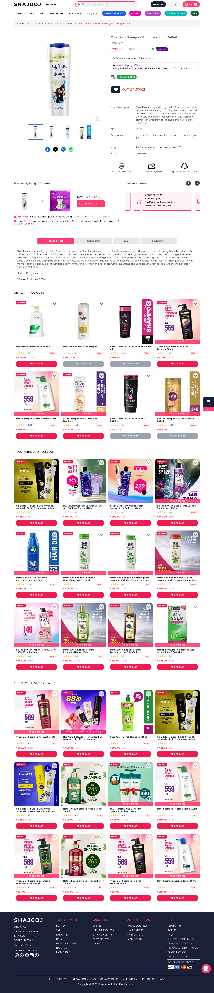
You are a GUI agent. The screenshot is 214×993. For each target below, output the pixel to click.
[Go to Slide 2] (51, 132)
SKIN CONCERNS (103, 934)
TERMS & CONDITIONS (180, 943)
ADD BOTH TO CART (90, 203)
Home (20, 23)
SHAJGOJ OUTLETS (25, 936)
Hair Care (52, 23)
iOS (140, 58)
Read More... (142, 123)
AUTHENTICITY (22, 944)
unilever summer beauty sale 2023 (163, 147)
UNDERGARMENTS (114, 13)
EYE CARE (62, 934)
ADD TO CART (36, 364)
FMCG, (140, 147)
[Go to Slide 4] (83, 132)
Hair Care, (146, 135)
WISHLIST (158, 4)
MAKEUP (61, 926)
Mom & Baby (75, 13)
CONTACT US (174, 926)
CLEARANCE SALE (175, 13)
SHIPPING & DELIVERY (180, 939)
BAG (192, 4)
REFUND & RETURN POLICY (183, 947)
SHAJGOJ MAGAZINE (26, 931)
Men (194, 13)
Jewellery (153, 13)
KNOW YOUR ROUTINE (140, 926)
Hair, (138, 135)
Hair (42, 13)
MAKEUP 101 (134, 939)
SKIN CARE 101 (135, 934)
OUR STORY (21, 927)
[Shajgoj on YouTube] (26, 955)
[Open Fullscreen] (98, 118)
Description (56, 241)
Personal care (56, 13)
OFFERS (97, 926)
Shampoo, (158, 135)
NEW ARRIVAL (101, 939)
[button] (59, 79)
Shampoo (67, 23)
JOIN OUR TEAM (23, 940)
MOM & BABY (63, 952)
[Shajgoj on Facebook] (16, 955)
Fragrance (92, 13)
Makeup (20, 13)
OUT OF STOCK (83, 364)
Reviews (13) (158, 241)
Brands (51, 4)
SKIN (59, 930)
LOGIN (174, 4)
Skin (32, 13)
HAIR (59, 939)
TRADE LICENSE (176, 952)
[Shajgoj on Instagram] (31, 955)
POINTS (171, 930)
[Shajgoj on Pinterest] (36, 955)
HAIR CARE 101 (135, 930)
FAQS (170, 934)
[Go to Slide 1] (35, 132)
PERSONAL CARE (66, 943)
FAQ (126, 241)
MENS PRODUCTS (103, 930)
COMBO (135, 13)
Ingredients (93, 241)
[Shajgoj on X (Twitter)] (21, 955)
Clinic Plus (141, 153)
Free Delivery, (172, 135)
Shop (31, 23)
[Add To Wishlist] (115, 89)
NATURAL (61, 947)
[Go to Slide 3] (67, 132)
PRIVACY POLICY (177, 956)
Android (149, 58)
